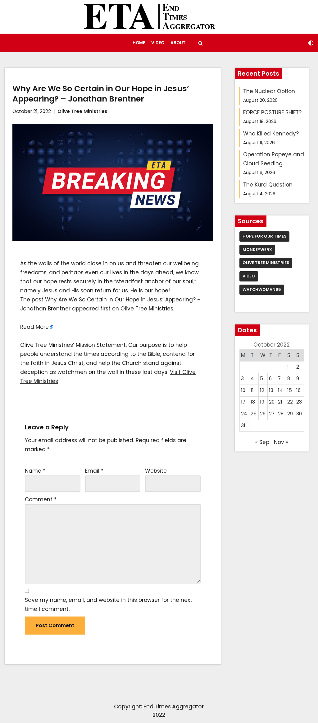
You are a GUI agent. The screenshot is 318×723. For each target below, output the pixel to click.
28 (281, 413)
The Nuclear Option (269, 91)
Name (35, 471)
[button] (200, 43)
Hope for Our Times (264, 236)
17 (243, 402)
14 (280, 390)
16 (298, 390)
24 (244, 413)
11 (252, 390)
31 (243, 425)
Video (157, 43)
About (178, 43)
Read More (34, 327)
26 (263, 413)
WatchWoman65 (262, 289)
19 (262, 402)
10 (243, 390)
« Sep (262, 442)
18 (253, 402)
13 (271, 390)
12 (262, 390)
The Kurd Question (268, 184)
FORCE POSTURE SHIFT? (272, 112)
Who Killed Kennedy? (271, 133)
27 (272, 413)
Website (156, 471)
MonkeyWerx (257, 249)
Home (139, 43)
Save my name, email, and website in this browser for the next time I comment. (108, 604)
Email (94, 471)
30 (299, 413)
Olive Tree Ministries (82, 111)
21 (280, 402)
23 (299, 402)
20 (272, 402)
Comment (41, 499)
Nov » (281, 442)
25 (254, 413)
